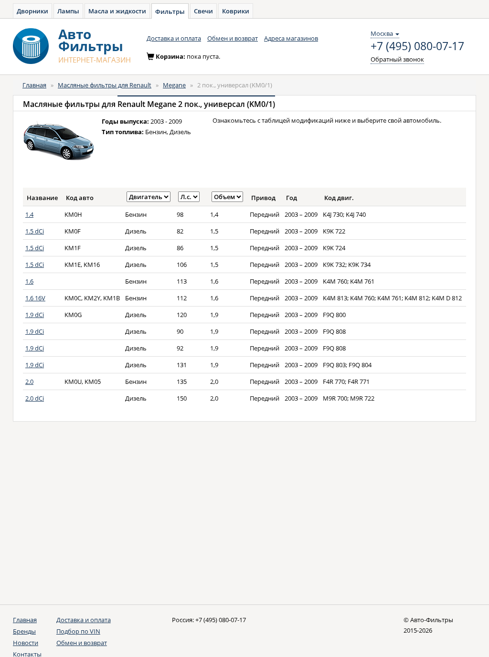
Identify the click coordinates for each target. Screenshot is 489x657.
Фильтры (170, 11)
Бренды (24, 631)
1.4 (29, 214)
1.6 (29, 281)
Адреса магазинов (291, 38)
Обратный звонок (397, 59)
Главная (34, 85)
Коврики (235, 11)
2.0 (29, 381)
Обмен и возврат (232, 38)
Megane (174, 85)
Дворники (32, 11)
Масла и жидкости (117, 11)
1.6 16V (35, 298)
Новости (25, 642)
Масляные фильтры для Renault (104, 85)
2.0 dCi (34, 398)
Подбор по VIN (78, 631)
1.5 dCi (34, 231)
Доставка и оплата (174, 38)
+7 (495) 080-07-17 (417, 46)
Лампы (68, 11)
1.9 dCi (34, 314)
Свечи (203, 11)
